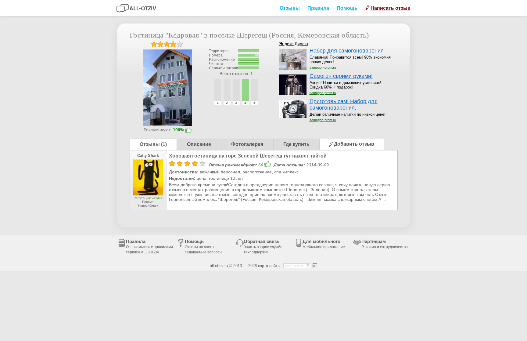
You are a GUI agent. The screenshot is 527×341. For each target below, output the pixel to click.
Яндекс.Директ (293, 43)
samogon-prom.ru (323, 67)
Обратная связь (263, 246)
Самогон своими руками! (341, 76)
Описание (199, 144)
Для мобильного (324, 244)
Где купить (296, 144)
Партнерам (384, 244)
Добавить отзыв (353, 144)
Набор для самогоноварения (347, 51)
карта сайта (269, 265)
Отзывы (290, 8)
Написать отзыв (390, 8)
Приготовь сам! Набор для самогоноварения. (344, 104)
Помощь (347, 8)
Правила (318, 8)
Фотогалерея (247, 144)
